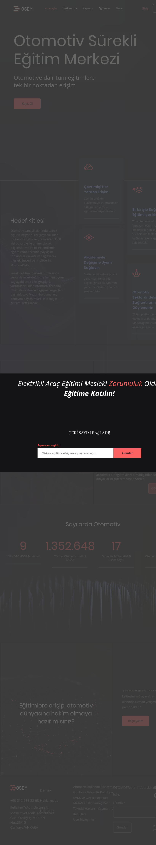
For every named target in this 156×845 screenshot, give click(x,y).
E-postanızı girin (48, 445)
